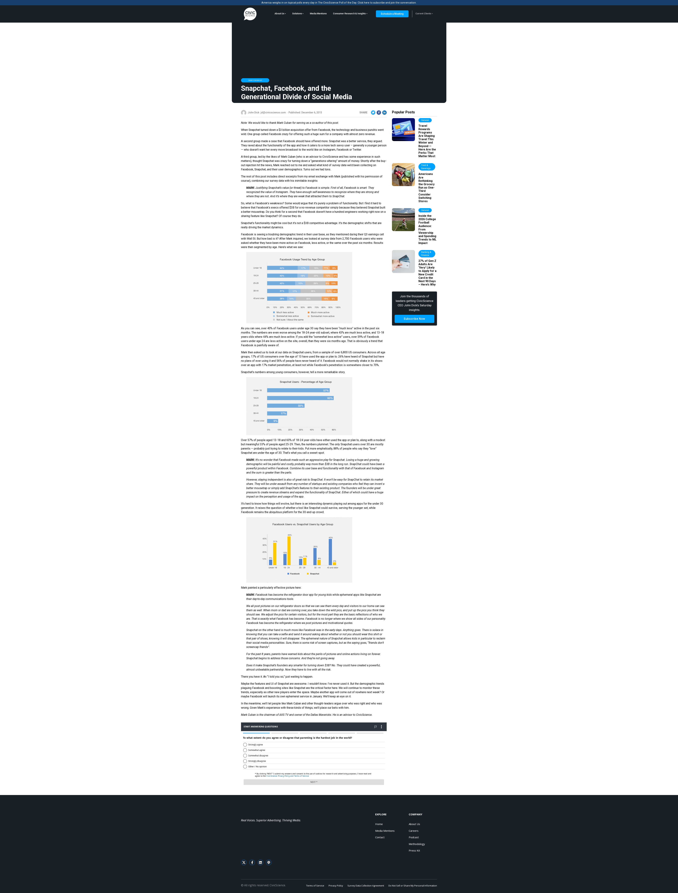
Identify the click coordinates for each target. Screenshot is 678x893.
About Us (279, 13)
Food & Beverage (426, 167)
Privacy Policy (336, 885)
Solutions (297, 13)
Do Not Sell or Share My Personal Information (412, 885)
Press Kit (414, 850)
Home (379, 824)
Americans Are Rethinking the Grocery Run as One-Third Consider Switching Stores (426, 187)
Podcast (414, 837)
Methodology (417, 844)
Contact (380, 837)
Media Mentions (318, 13)
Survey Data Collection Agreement (365, 885)
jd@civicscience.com (273, 112)
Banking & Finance (426, 254)
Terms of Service (315, 885)
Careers (413, 830)
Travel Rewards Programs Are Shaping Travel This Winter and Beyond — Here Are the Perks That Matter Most (427, 141)
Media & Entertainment (255, 80)
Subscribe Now (414, 318)
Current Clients (423, 13)
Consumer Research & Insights (349, 13)
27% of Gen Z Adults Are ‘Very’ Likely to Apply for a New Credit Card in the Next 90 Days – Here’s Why (427, 272)
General (425, 120)
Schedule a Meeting (392, 13)
